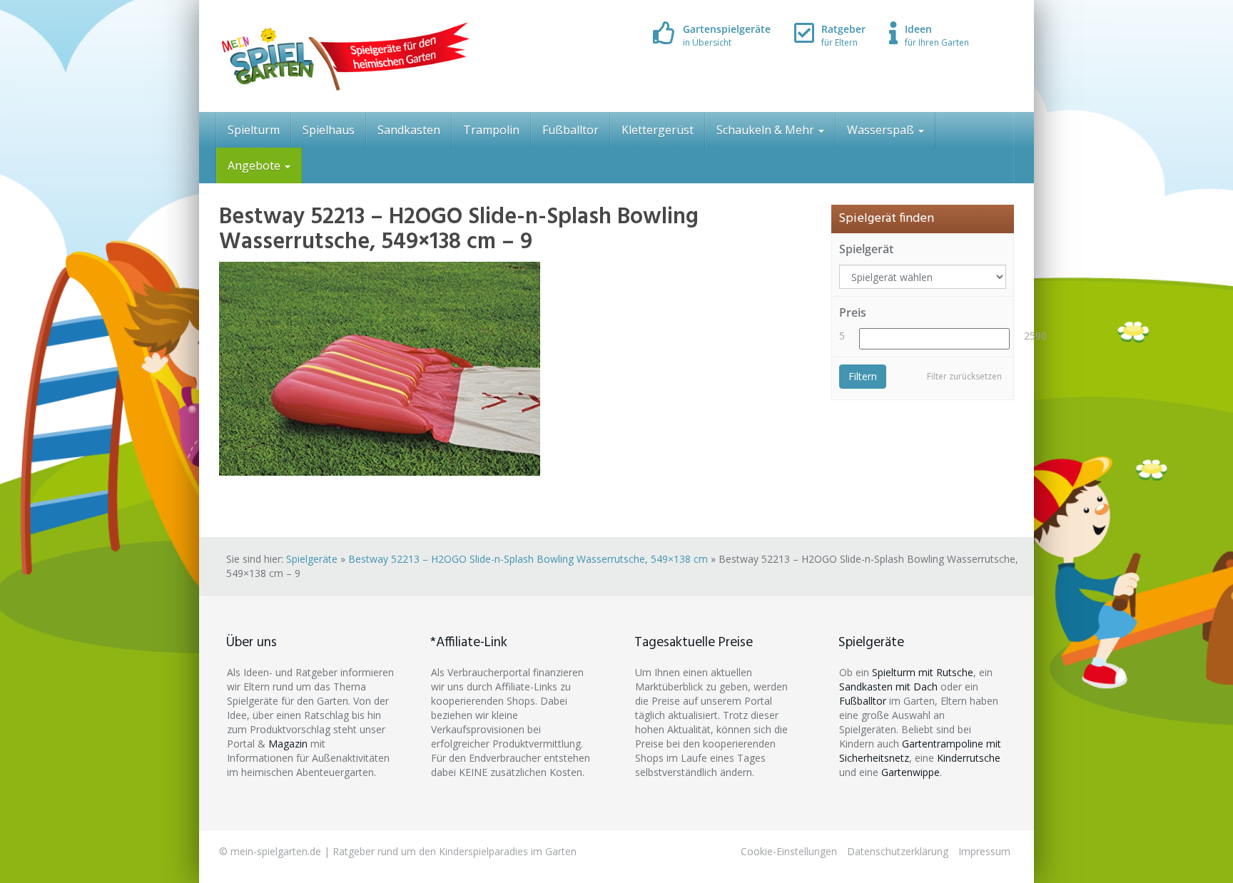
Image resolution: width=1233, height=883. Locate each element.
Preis (852, 312)
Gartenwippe (910, 772)
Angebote (255, 165)
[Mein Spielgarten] (344, 56)
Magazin (288, 743)
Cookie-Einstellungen (789, 851)
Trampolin (491, 130)
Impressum (984, 851)
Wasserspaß (882, 130)
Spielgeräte (312, 559)
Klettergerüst (657, 130)
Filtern (862, 376)
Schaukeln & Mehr (766, 130)
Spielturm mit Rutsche (922, 672)
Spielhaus (329, 130)
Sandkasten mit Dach (888, 686)
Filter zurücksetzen (964, 376)
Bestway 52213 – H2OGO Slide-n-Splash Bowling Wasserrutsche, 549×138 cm (528, 559)
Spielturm (254, 130)
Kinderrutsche (968, 758)
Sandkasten (408, 130)
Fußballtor (570, 130)
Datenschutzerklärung (897, 851)
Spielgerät (866, 249)
